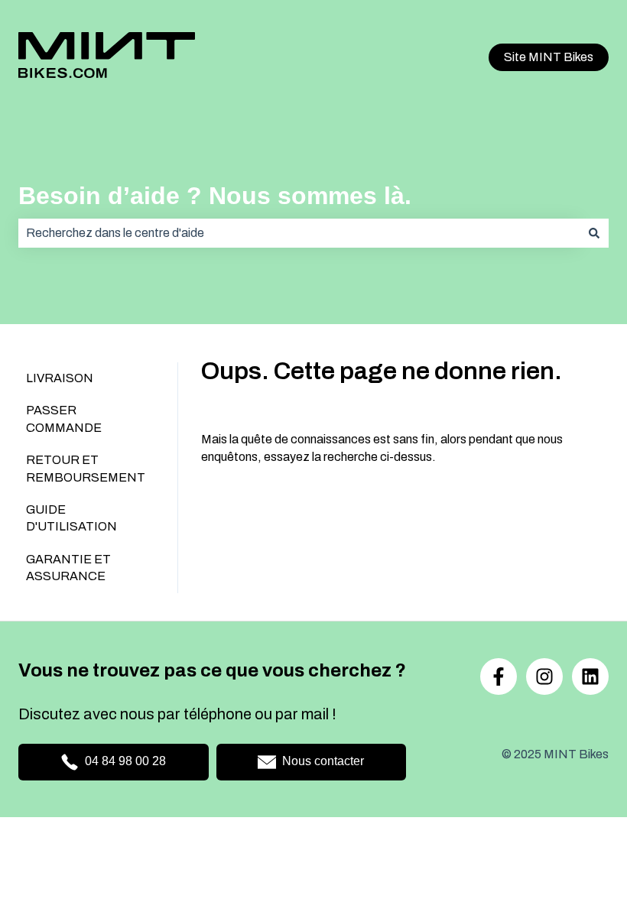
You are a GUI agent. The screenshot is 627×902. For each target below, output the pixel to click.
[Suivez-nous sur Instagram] (544, 676)
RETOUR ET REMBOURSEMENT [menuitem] (85, 468)
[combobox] (299, 233)
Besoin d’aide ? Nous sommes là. (214, 195)
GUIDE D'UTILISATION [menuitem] (71, 518)
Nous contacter (323, 760)
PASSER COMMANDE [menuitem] (64, 418)
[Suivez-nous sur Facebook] (498, 676)
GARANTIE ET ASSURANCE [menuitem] (68, 567)
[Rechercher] (594, 233)
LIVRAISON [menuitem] (59, 378)
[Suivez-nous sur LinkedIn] (590, 676)
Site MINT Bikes (548, 56)
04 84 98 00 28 (125, 760)
